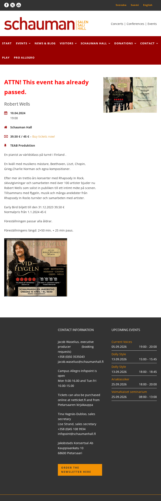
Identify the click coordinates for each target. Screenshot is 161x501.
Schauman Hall (94, 43)
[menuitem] (121, 4)
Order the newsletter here (76, 470)
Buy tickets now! (43, 136)
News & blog (45, 43)
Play (6, 57)
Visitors (66, 43)
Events (21, 43)
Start (7, 43)
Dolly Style (119, 354)
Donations (123, 43)
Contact (147, 43)
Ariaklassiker (120, 379)
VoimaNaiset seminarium (129, 392)
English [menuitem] (147, 4)
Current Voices (122, 342)
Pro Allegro (24, 57)
